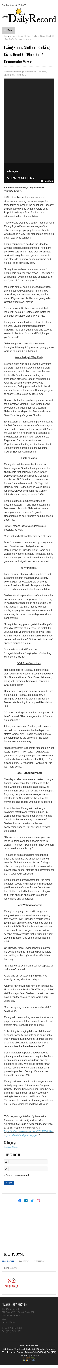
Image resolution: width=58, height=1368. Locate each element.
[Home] (29, 24)
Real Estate (9, 1261)
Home (6, 36)
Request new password (17, 1175)
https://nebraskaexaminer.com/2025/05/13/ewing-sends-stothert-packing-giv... (29, 1133)
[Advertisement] (25, 1227)
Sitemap (35, 1355)
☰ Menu (8, 30)
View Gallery (21, 178)
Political (24, 1261)
